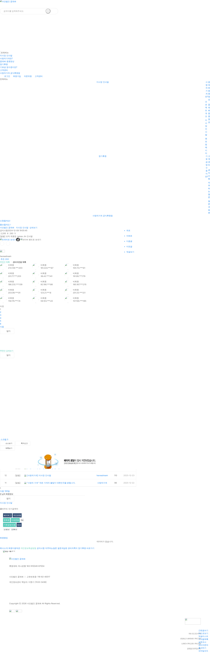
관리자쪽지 (73, 548)
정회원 (6, 520)
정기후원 (4, 64)
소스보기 (8, 443)
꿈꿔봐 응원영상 (7, 61)
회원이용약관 (14, 548)
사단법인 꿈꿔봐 (7, 227)
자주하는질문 (51, 548)
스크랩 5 (4, 439)
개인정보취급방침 (29, 548)
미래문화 (15, 520)
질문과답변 (209, 207)
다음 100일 (5, 491)
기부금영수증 (9, 525)
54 (22, 520)
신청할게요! (5, 221)
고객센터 (4, 70)
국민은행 (17, 515)
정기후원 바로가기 (86, 548)
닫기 (8, 331)
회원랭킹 (4, 538)
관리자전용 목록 (19, 262)
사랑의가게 (102, 483)
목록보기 (8, 448)
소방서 (6, 529)
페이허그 (7, 515)
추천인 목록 (5, 262)
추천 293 (4, 259)
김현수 (14, 529)
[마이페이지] (209, 49)
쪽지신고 (24, 443)
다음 (2, 326)
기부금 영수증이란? (8, 67)
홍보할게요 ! (5, 224)
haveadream (102, 475)
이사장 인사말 (6, 55)
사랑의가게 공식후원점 (10, 73)
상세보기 (33, 227)
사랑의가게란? (6, 58)
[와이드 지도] (208, 49)
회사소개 (4, 548)
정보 (19, 525)
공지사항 (41, 548)
